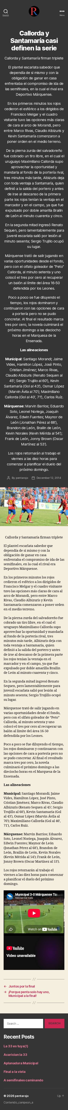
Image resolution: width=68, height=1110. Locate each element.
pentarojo (22, 478)
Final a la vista (15, 1072)
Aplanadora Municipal (21, 1063)
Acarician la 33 (15, 1055)
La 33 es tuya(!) (16, 1046)
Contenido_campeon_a (18, 1102)
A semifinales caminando (23, 1080)
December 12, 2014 (49, 478)
